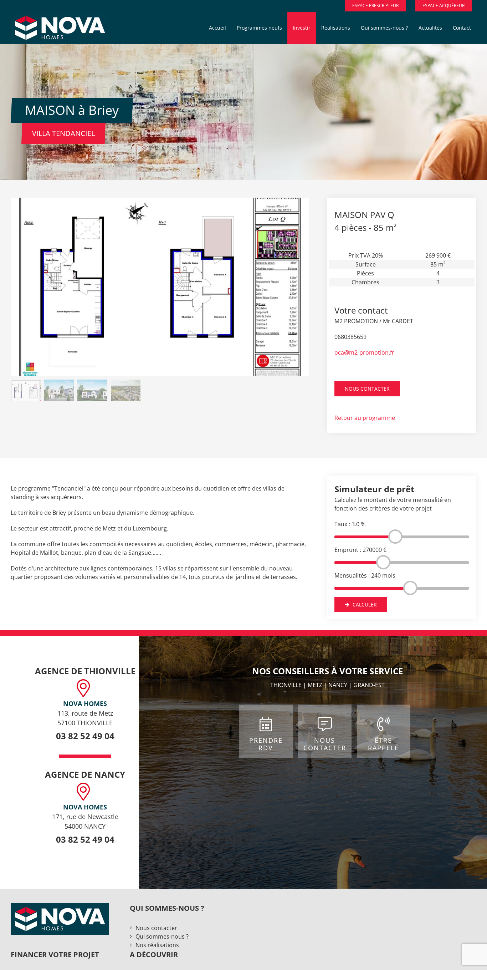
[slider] (395, 536)
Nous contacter (156, 928)
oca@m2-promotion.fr (364, 352)
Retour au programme (364, 418)
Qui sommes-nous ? (162, 936)
